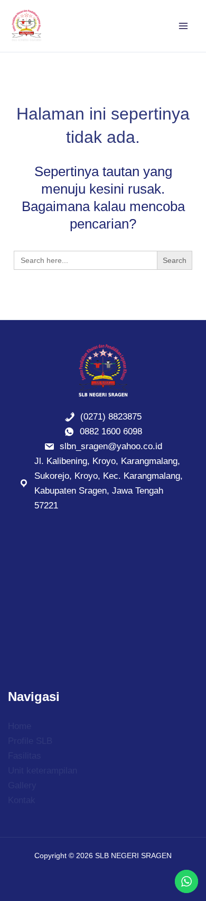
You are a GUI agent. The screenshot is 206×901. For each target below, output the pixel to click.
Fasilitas (24, 756)
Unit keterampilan (42, 771)
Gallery (22, 785)
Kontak (21, 800)
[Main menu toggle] (184, 26)
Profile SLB (30, 741)
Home (19, 726)
